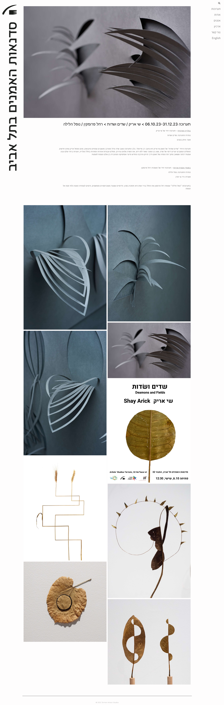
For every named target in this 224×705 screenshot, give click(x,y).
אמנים (217, 20)
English (216, 38)
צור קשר (215, 32)
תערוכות (215, 9)
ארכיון (217, 26)
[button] (219, 3)
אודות (217, 14)
